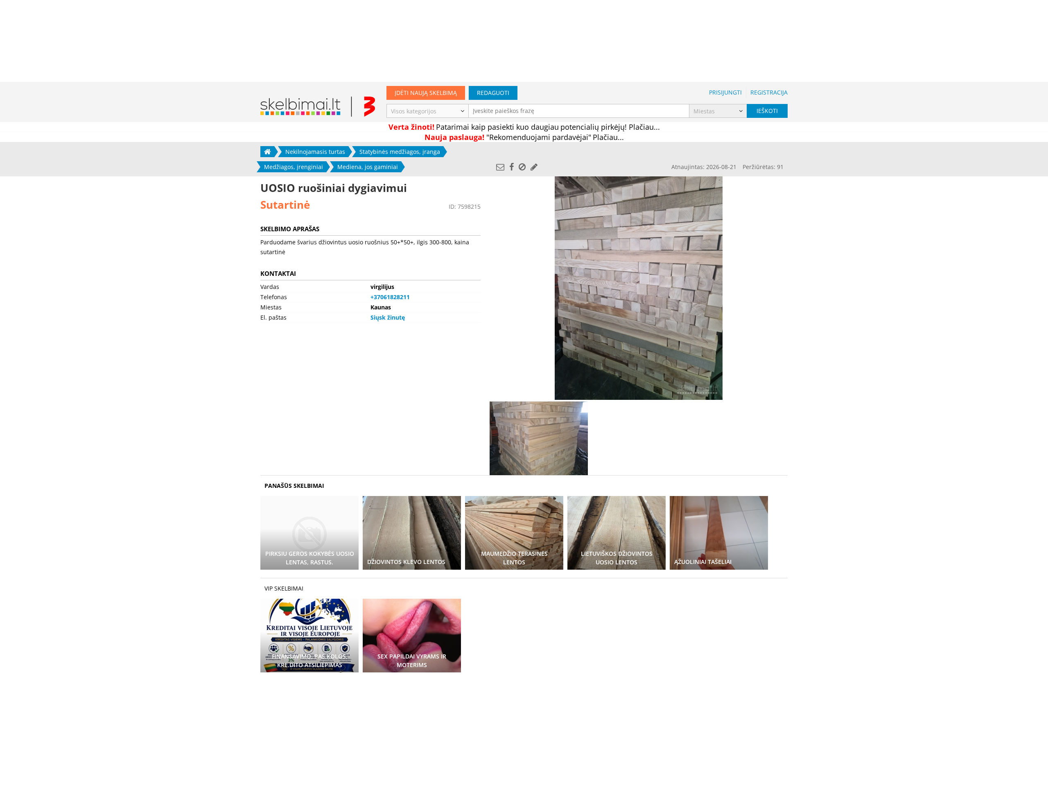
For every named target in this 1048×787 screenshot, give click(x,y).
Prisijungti (725, 92)
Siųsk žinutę (387, 317)
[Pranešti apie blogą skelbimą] (522, 166)
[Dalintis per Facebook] (511, 166)
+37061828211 (390, 297)
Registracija (769, 92)
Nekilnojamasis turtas (315, 152)
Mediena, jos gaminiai (367, 167)
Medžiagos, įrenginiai (293, 167)
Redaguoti (493, 93)
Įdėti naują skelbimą (426, 93)
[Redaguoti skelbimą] (534, 166)
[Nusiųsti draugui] (500, 166)
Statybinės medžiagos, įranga (399, 152)
